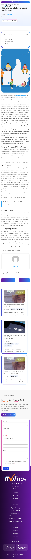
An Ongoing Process (10, 43)
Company (15, 536)
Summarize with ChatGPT (9, 21)
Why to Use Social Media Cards (13, 37)
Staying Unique (9, 41)
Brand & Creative (15, 510)
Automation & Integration (15, 521)
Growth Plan (15, 541)
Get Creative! (8, 39)
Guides (13, 309)
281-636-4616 (15, 2)
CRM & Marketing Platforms (15, 518)
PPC (17, 343)
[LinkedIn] (14, 483)
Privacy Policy (15, 556)
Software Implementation (15, 515)
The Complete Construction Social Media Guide (14, 305)
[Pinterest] (18, 483)
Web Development (15, 513)
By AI (15, 501)
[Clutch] (21, 483)
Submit (6, 468)
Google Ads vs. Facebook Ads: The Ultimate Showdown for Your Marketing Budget (14, 337)
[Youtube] (16, 483)
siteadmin (10, 14)
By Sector (15, 495)
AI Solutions (15, 523)
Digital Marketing (9, 343)
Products (15, 530)
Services (15, 504)
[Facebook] (10, 483)
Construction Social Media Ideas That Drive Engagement (13, 372)
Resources (15, 533)
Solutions (15, 492)
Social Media (20, 309)
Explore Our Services (8, 415)
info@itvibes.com (15, 489)
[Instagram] (12, 483)
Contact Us (15, 538)
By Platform (15, 498)
